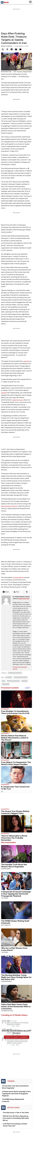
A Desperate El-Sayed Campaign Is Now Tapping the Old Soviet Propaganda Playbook (16, 894)
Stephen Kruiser (6, 981)
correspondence (18, 577)
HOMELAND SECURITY (14, 673)
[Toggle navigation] (30, 2)
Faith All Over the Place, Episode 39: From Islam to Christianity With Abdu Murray (16, 1118)
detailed (4, 393)
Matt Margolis (5, 925)
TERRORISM (5, 684)
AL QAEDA (9, 677)
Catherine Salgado (7, 1010)
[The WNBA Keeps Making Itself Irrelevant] (16, 910)
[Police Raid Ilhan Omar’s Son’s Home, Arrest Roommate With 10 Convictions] (16, 993)
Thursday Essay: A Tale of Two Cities (16, 1112)
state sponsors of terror (9, 506)
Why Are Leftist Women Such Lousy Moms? (14, 949)
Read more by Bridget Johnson (20, 668)
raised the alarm (17, 400)
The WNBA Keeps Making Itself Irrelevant (15, 922)
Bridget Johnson (6, 46)
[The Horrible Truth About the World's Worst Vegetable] (16, 854)
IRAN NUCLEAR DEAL (13, 681)
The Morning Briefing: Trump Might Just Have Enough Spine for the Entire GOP (16, 977)
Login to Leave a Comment (16, 1037)
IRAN (3, 681)
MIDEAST (24, 681)
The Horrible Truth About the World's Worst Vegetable (14, 865)
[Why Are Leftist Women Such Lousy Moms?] (16, 937)
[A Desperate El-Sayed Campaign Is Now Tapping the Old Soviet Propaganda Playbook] (16, 881)
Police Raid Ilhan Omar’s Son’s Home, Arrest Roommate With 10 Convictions (16, 1006)
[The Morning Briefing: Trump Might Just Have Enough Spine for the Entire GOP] (16, 964)
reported (26, 361)
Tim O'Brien (4, 898)
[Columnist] (7, 600)
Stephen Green (6, 868)
